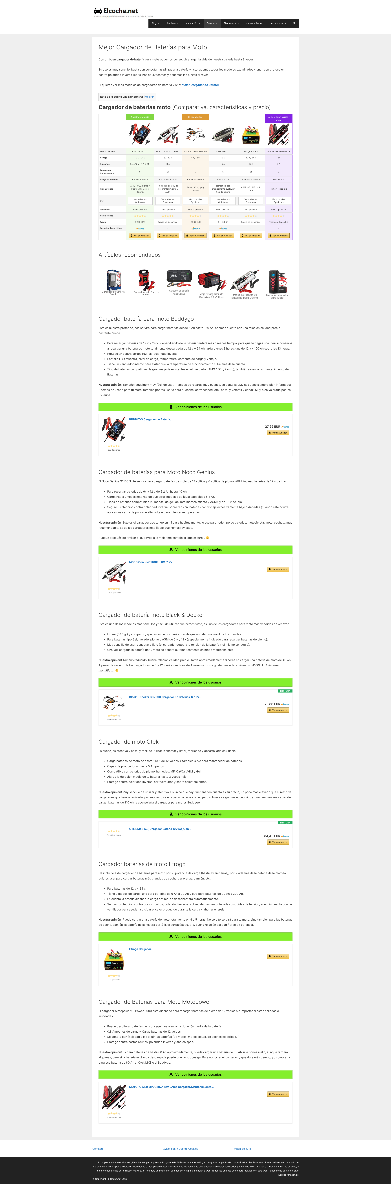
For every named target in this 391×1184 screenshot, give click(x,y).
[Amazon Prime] (140, 228)
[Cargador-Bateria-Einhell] (146, 282)
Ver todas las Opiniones (140, 200)
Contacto (98, 1148)
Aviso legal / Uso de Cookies (180, 1148)
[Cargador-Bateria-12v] (212, 284)
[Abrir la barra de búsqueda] (294, 23)
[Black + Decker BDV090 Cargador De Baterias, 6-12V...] (114, 703)
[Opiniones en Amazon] (140, 216)
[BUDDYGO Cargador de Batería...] (114, 429)
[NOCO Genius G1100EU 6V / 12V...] (114, 572)
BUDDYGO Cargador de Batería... (150, 419)
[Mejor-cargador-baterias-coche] (245, 284)
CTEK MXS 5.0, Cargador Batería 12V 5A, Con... (160, 828)
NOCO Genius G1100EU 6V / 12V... (151, 562)
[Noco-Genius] (179, 282)
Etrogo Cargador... (141, 949)
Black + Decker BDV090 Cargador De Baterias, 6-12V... (165, 697)
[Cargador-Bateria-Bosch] (113, 282)
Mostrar (149, 96)
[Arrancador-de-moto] (277, 284)
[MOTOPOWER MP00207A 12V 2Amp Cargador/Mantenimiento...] (114, 1097)
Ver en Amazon (141, 235)
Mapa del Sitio (243, 1148)
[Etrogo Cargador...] (114, 959)
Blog (154, 23)
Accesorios (277, 23)
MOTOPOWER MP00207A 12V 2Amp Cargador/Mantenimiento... (171, 1086)
